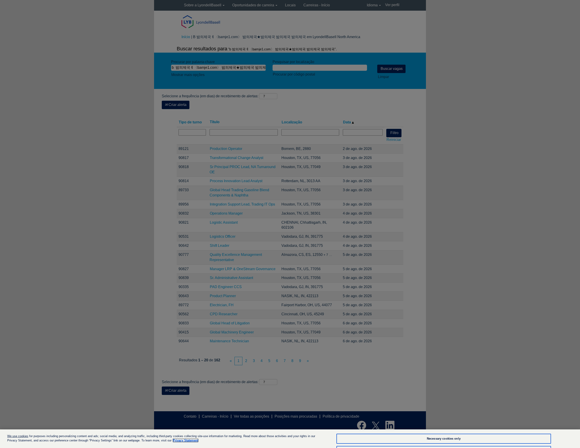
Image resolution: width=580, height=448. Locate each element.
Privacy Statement (185, 440)
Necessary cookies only (444, 439)
